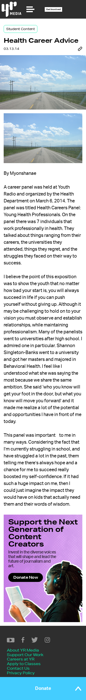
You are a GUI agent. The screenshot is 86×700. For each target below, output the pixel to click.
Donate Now (25, 577)
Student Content (20, 29)
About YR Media (23, 650)
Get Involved (53, 9)
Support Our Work (25, 654)
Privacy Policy (21, 672)
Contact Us (18, 668)
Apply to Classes (24, 663)
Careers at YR (20, 659)
